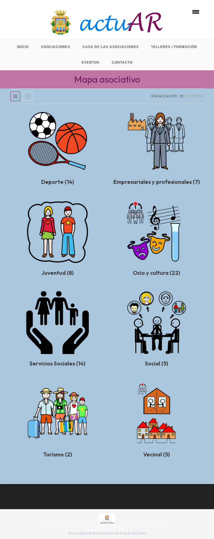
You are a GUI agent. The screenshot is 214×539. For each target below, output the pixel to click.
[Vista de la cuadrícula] (15, 96)
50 (188, 96)
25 (181, 96)
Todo (198, 96)
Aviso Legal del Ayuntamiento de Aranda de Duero (107, 533)
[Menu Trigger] (195, 12)
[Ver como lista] (27, 96)
